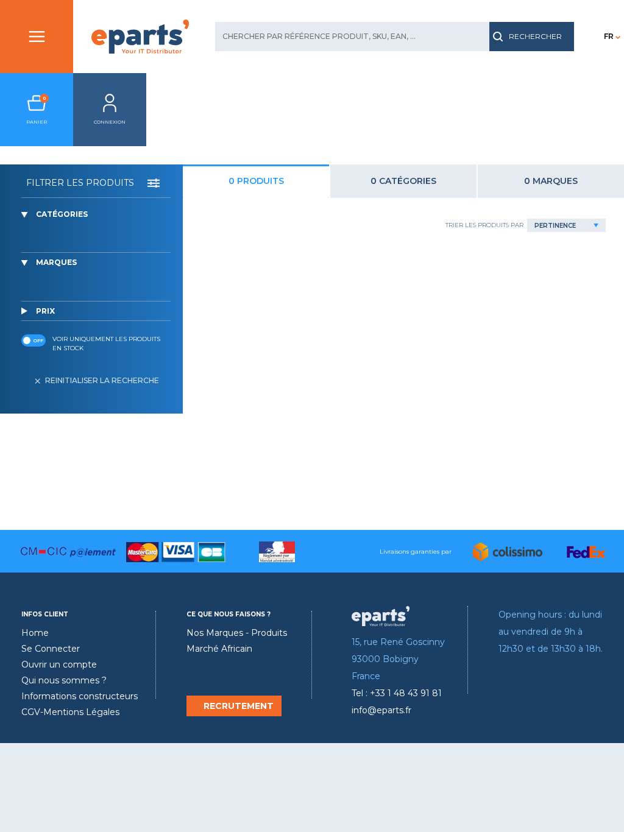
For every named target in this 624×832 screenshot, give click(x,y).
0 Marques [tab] (551, 180)
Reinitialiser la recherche (102, 380)
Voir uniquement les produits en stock (106, 343)
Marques (56, 262)
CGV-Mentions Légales (70, 712)
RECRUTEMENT (239, 706)
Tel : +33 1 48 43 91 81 (397, 693)
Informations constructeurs (79, 696)
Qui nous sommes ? (64, 680)
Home (35, 632)
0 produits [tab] (256, 180)
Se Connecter (50, 648)
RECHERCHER (535, 36)
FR (609, 36)
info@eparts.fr (381, 710)
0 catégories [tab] (403, 180)
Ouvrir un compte (59, 664)
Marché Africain (219, 648)
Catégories (62, 214)
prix (45, 311)
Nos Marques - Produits (236, 632)
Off (38, 340)
